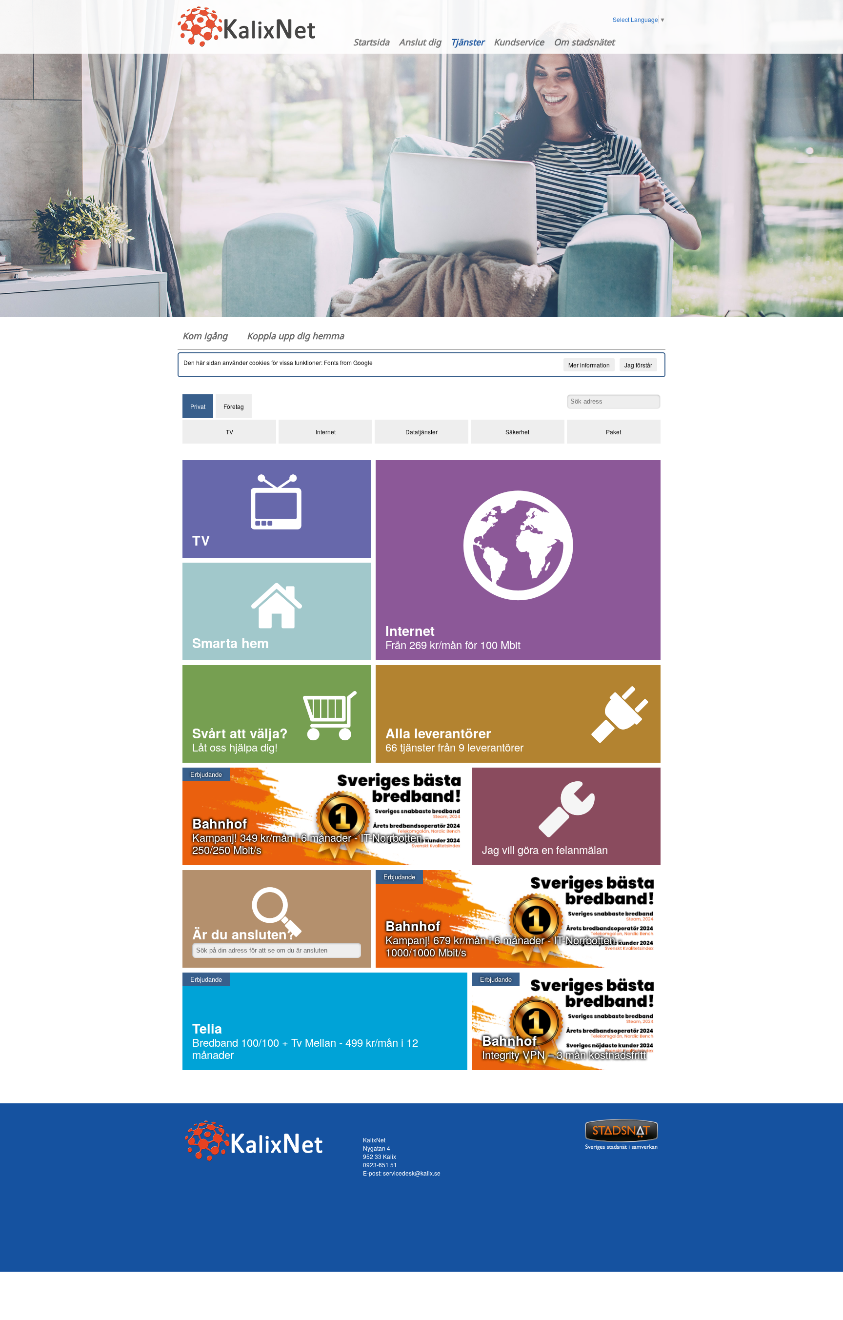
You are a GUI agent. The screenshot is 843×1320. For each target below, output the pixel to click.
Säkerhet (517, 431)
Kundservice (519, 42)
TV (229, 431)
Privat (197, 406)
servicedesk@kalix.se (412, 1173)
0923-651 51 (380, 1164)
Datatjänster (421, 431)
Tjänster (467, 42)
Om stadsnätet (584, 42)
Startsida (371, 42)
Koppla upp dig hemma (295, 336)
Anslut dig (420, 42)
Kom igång (204, 336)
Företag (233, 406)
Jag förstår (638, 365)
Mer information (589, 365)
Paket (613, 431)
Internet (326, 431)
